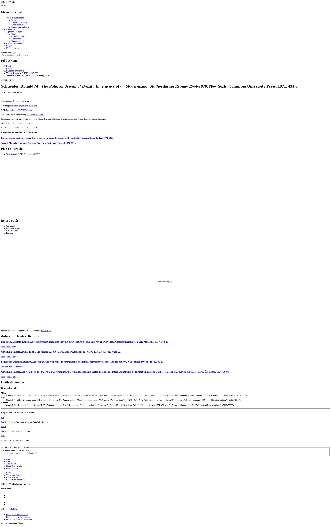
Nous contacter (12, 468)
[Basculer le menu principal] (2, 7)
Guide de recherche (14, 466)
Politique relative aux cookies (18, 517)
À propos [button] (10, 32)
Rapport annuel (17, 41)
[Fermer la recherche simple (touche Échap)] (5, 5)
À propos (18, 32)
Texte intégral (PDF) (14, 154)
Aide (8, 461)
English (9, 46)
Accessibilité (11, 464)
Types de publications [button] (15, 18)
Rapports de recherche (20, 27)
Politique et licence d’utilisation (19, 519)
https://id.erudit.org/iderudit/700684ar (21, 106)
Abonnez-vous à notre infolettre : (16, 450)
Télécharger (46, 330)
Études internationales (15, 71)
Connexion (10, 29)
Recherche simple (8, 52)
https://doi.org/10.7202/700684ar (19, 110)
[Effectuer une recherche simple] (2, 5)
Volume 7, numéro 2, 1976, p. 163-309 (22, 73)
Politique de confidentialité (17, 515)
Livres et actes (17, 25)
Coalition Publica (18, 36)
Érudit (13, 34)
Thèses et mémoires (19, 22)
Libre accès (16, 39)
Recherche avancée (14, 43)
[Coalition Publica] (9, 509)
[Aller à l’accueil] (8, 2)
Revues (14, 20)
